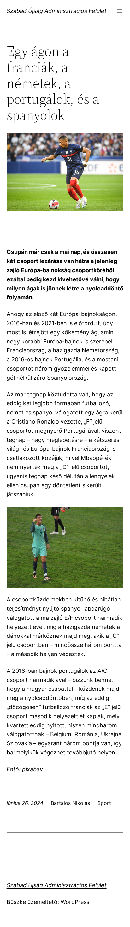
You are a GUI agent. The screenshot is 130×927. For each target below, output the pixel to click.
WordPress (75, 902)
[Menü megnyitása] (119, 11)
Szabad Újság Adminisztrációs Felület (57, 11)
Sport (104, 803)
